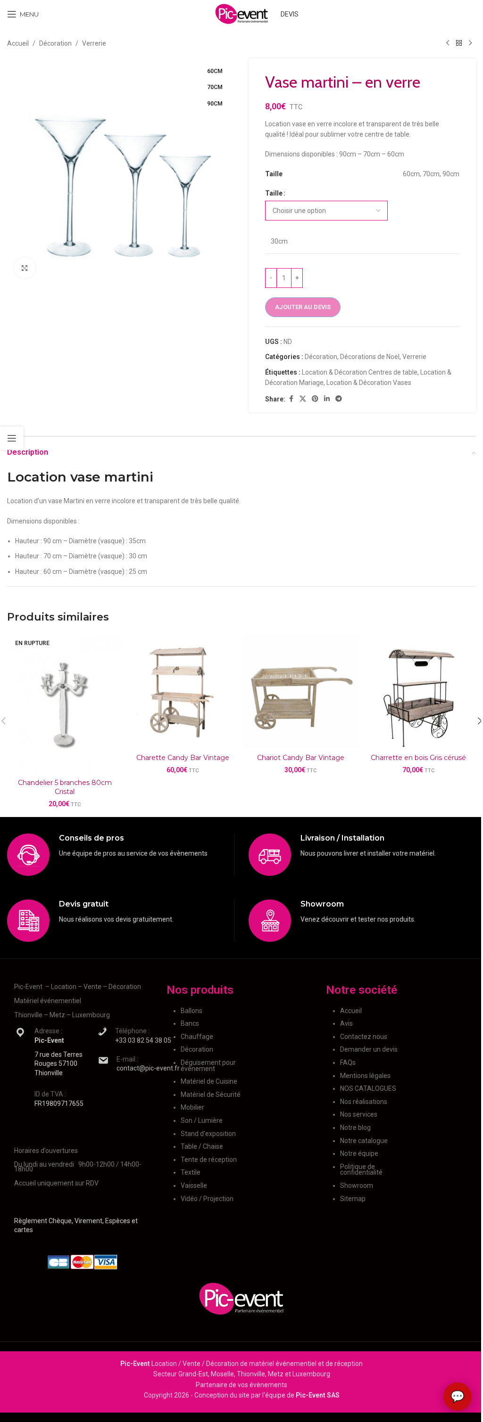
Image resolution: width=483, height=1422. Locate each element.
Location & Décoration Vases (368, 382)
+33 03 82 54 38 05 (143, 1040)
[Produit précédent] (447, 43)
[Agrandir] (24, 267)
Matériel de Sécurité (211, 1094)
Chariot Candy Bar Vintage (300, 757)
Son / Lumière (202, 1120)
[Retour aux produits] (459, 43)
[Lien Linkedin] (327, 398)
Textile (190, 1172)
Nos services (358, 1114)
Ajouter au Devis (303, 307)
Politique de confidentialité (361, 1170)
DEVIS (290, 14)
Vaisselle (194, 1185)
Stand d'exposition (208, 1133)
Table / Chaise (202, 1146)
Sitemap (353, 1198)
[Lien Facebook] (291, 398)
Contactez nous (363, 1036)
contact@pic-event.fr (148, 1068)
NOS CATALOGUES (368, 1088)
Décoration (55, 43)
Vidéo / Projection (207, 1198)
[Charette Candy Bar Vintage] (182, 691)
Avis (346, 1023)
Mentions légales (365, 1075)
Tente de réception (209, 1159)
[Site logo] (241, 13)
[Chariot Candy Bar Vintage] (300, 691)
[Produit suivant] (470, 43)
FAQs (348, 1062)
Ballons (191, 1010)
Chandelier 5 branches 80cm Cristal (65, 787)
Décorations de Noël (370, 356)
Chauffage (197, 1036)
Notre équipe (359, 1153)
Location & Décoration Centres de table (359, 372)
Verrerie (94, 43)
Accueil (18, 43)
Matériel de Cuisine (209, 1081)
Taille (274, 193)
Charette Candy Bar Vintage (182, 757)
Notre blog (355, 1127)
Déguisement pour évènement (208, 1065)
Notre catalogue (364, 1140)
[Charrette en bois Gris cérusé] (418, 691)
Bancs (190, 1023)
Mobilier (192, 1107)
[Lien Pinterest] (315, 398)
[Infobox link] (120, 855)
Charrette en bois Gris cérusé (418, 757)
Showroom (356, 1185)
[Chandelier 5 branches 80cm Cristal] (64, 704)
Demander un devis (369, 1049)
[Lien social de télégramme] (339, 398)
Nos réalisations (363, 1101)
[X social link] (303, 398)
